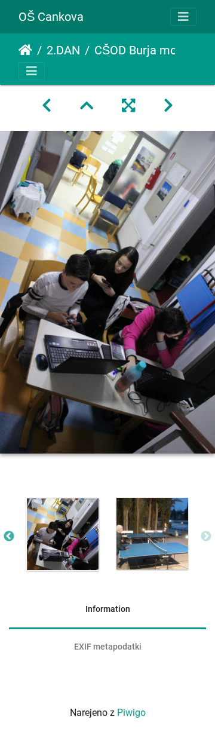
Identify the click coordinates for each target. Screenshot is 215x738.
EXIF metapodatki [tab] (108, 646)
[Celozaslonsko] (128, 106)
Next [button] (206, 537)
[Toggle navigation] (183, 17)
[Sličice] (87, 106)
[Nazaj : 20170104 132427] (46, 106)
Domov (25, 50)
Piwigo (131, 712)
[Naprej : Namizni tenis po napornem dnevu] (168, 106)
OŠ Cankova (51, 17)
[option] (63, 534)
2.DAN (63, 50)
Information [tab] (107, 609)
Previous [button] (9, 537)
